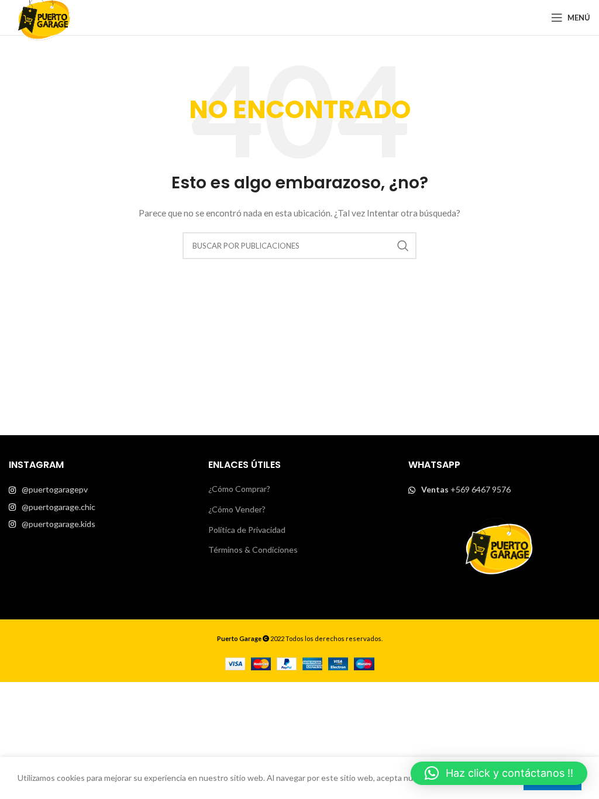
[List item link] (100, 489)
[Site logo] (44, 17)
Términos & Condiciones (253, 550)
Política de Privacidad (246, 530)
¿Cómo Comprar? (239, 489)
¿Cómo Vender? (237, 509)
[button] (499, 773)
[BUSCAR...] (403, 245)
